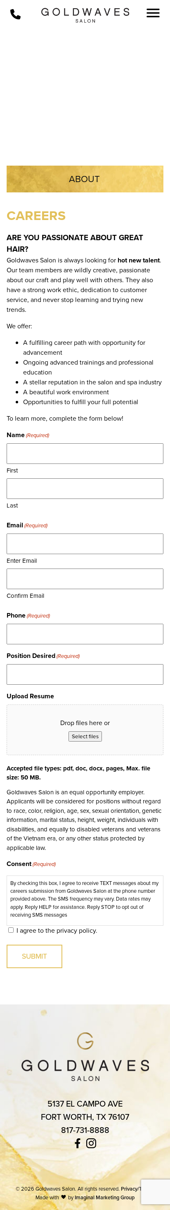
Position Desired (43, 655)
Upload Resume (30, 696)
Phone (28, 615)
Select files (85, 736)
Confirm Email (25, 595)
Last (12, 505)
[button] (78, 1145)
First (12, 470)
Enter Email (22, 560)
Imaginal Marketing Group (105, 1197)
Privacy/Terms (137, 1189)
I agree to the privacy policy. (57, 930)
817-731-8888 (85, 1130)
